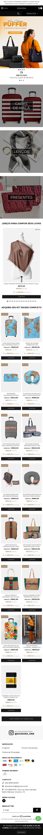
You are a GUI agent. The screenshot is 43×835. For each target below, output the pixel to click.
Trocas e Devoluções (29, 748)
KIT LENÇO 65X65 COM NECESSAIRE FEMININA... (11, 495)
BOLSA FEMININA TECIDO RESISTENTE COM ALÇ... (32, 596)
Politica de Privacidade (11, 752)
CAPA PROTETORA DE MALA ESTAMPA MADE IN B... (11, 646)
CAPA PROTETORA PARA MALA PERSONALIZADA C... (11, 344)
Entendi (21, 832)
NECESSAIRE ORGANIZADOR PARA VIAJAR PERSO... (11, 394)
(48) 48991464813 (12, 783)
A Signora (5, 748)
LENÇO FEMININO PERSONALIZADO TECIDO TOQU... (21, 284)
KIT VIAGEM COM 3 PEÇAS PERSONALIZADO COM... (32, 545)
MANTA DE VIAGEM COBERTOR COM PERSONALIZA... (31, 344)
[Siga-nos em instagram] (4, 800)
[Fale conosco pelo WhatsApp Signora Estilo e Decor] (38, 818)
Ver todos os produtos (21, 719)
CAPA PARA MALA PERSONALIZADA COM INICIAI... (11, 545)
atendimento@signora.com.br (16, 786)
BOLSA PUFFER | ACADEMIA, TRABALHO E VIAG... (32, 646)
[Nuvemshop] (21, 817)
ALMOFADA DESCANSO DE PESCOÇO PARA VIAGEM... (32, 495)
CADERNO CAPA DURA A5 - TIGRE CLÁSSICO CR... (11, 696)
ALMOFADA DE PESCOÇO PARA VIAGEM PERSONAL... (32, 394)
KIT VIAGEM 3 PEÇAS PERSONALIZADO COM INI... (32, 444)
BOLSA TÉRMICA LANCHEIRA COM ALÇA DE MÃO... (11, 596)
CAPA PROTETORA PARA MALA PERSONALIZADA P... (11, 444)
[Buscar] (18, 13)
